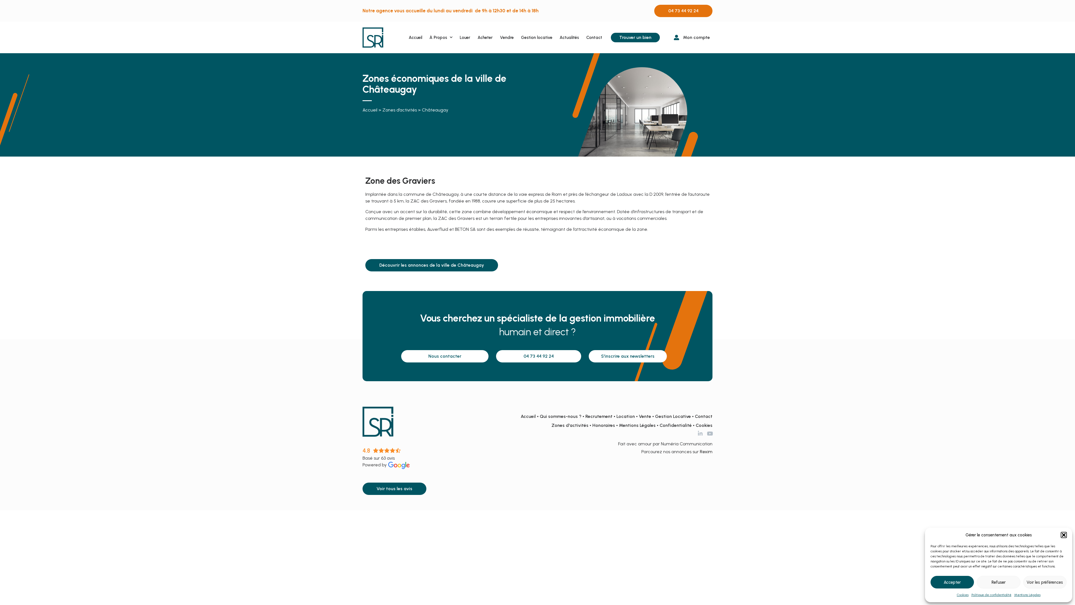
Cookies (963, 595)
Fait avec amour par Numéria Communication (665, 443)
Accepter (952, 582)
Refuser (999, 582)
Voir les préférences (1045, 582)
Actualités (569, 37)
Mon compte (696, 37)
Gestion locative (536, 37)
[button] (1064, 535)
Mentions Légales (1027, 595)
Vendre (507, 37)
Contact (594, 37)
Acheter (485, 37)
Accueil (415, 37)
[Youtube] (709, 433)
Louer (465, 37)
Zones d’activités (399, 110)
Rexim (706, 451)
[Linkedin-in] (700, 433)
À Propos (438, 37)
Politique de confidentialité (991, 595)
